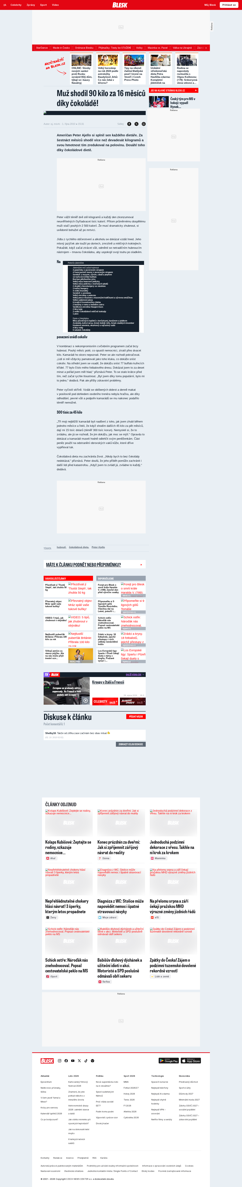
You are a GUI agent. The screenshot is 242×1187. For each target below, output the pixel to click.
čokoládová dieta (78, 547)
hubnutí (61, 547)
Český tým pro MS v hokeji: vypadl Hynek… (182, 102)
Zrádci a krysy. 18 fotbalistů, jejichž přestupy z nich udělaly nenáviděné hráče (108, 639)
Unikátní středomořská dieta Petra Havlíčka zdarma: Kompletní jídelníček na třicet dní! (160, 77)
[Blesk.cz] (120, 5)
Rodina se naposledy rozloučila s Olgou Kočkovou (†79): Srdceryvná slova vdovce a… (187, 75)
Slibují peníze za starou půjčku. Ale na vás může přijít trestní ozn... (54, 655)
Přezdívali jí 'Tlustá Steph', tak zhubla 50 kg (56, 587)
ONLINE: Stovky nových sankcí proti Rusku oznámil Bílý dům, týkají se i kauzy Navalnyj (82, 75)
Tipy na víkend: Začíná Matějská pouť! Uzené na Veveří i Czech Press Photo (133, 74)
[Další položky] (206, 47)
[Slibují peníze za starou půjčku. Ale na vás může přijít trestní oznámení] (80, 655)
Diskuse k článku (68, 716)
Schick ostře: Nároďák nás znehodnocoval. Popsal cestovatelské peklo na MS (108, 623)
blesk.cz (126, 596)
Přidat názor (136, 716)
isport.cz (127, 629)
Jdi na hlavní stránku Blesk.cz (168, 90)
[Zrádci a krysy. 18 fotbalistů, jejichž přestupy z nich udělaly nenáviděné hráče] (133, 639)
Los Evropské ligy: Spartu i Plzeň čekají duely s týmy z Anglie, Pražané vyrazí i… (108, 656)
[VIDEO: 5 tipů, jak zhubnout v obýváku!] (80, 622)
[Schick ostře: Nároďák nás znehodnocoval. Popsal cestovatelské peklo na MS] (133, 622)
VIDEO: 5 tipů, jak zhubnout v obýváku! (56, 619)
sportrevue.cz (129, 612)
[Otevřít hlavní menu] (5, 5)
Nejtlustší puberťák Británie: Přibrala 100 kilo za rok (56, 637)
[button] (168, 1061)
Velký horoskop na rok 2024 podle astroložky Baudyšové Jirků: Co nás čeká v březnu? (108, 75)
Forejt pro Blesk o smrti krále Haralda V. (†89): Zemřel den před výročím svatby (108, 589)
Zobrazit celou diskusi (131, 744)
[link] (60, 1061)
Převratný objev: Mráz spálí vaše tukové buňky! (53, 604)
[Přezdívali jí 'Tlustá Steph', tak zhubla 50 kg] (80, 589)
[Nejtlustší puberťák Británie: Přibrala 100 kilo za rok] (80, 639)
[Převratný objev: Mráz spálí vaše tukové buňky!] (80, 606)
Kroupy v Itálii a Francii (108, 681)
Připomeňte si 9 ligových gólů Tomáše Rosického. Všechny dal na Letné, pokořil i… (108, 606)
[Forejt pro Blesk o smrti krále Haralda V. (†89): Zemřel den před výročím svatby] (133, 589)
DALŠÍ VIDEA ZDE (133, 674)
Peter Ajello (98, 547)
